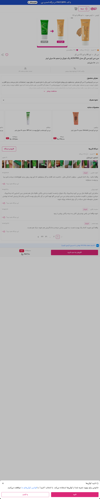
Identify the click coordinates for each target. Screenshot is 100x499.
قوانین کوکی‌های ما (29, 487)
